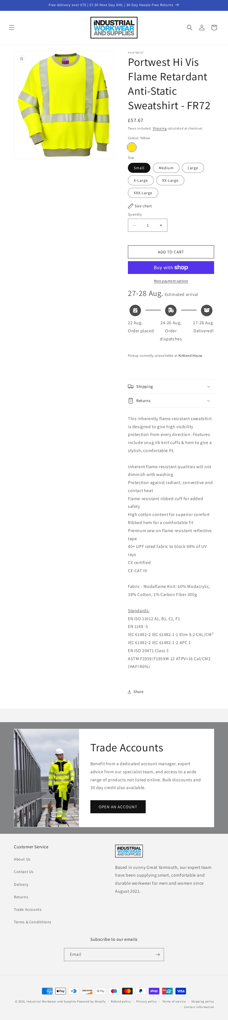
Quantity (135, 214)
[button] (12, 27)
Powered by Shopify (91, 1001)
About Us (22, 859)
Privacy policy (146, 1001)
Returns (21, 896)
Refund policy (121, 1001)
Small (139, 167)
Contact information (199, 1007)
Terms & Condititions (32, 921)
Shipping (160, 128)
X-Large (141, 180)
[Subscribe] (158, 954)
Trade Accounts (27, 909)
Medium (166, 167)
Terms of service (174, 1001)
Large (193, 167)
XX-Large (170, 180)
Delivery (21, 884)
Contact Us (24, 871)
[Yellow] (132, 147)
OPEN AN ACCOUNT (118, 806)
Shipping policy (202, 1001)
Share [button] (138, 691)
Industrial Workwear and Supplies (51, 1001)
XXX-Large (143, 192)
